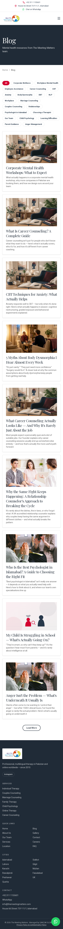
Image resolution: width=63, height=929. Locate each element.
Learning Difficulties (48, 118)
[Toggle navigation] (59, 18)
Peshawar (7, 877)
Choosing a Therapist (42, 112)
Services (6, 842)
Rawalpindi (7, 873)
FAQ (34, 846)
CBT (54, 89)
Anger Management (33, 124)
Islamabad (7, 860)
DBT (40, 95)
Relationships (34, 107)
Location (6, 846)
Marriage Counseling (29, 101)
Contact (36, 837)
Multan (36, 868)
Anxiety (8, 95)
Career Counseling (38, 89)
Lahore (5, 864)
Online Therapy (9, 810)
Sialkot (36, 860)
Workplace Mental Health (47, 83)
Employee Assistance (14, 89)
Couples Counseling (13, 107)
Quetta (5, 882)
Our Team (9, 118)
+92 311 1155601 (33, 2)
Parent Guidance (12, 124)
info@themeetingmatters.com (16, 904)
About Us (6, 833)
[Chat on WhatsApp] (55, 921)
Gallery (36, 833)
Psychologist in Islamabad (16, 112)
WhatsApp (7, 900)
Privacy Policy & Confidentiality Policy (31, 925)
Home (5, 70)
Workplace (9, 101)
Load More (31, 728)
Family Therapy (9, 802)
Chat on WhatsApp (33, 9)
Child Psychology (26, 118)
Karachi (5, 868)
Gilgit (35, 864)
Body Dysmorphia (25, 95)
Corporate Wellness (22, 83)
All (6, 83)
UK (34, 877)
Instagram (8, 774)
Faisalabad (38, 873)
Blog (35, 828)
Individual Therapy (10, 788)
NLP (50, 95)
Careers (36, 842)
